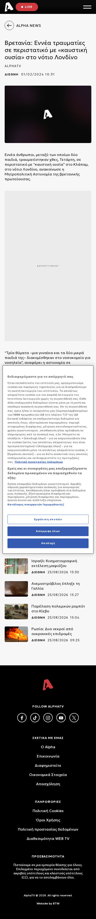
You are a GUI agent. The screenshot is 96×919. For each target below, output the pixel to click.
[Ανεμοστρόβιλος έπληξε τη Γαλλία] (16, 589)
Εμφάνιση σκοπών (48, 519)
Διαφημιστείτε (48, 765)
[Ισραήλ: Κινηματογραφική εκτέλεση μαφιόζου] (16, 566)
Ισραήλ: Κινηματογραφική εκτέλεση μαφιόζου (54, 563)
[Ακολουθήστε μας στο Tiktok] (35, 717)
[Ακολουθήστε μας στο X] (74, 717)
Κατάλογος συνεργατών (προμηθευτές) (35, 504)
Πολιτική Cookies (48, 810)
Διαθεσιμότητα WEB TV (48, 838)
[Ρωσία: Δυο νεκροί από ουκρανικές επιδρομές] (16, 634)
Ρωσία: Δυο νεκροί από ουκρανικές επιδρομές (52, 631)
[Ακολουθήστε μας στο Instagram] (48, 717)
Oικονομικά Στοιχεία (48, 774)
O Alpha (48, 747)
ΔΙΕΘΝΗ (11, 74)
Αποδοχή (48, 543)
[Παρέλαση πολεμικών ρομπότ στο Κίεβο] (16, 611)
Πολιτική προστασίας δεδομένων (48, 829)
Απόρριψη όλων (48, 531)
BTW (56, 903)
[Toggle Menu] (87, 7)
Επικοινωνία (48, 756)
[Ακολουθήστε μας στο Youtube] (61, 717)
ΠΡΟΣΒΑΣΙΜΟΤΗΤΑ (48, 856)
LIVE (28, 7)
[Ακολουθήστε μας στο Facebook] (22, 717)
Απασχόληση (48, 784)
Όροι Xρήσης (48, 820)
